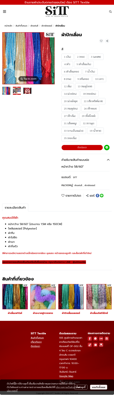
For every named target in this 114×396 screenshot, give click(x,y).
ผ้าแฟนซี (34, 25)
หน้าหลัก (8, 25)
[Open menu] (4, 11)
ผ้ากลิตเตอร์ (47, 25)
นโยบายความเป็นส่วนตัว (66, 387)
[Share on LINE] (101, 195)
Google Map (66, 376)
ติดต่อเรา (82, 147)
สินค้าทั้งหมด (21, 25)
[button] (110, 11)
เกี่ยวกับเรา (36, 342)
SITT (75, 177)
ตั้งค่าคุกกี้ (81, 387)
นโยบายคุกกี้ (12, 390)
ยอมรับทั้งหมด (98, 387)
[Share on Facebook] (97, 195)
